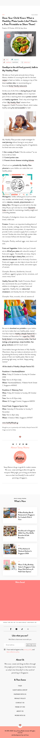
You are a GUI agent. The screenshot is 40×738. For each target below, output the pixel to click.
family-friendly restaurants (18, 86)
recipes (4, 80)
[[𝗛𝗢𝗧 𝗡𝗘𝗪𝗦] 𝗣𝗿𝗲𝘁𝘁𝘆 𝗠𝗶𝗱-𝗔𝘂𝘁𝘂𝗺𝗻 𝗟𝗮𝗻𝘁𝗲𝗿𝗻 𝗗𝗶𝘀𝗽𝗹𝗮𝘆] (30, 613)
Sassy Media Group (20, 690)
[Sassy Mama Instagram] (16, 629)
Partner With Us (20, 694)
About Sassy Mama (20, 447)
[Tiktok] (22, 629)
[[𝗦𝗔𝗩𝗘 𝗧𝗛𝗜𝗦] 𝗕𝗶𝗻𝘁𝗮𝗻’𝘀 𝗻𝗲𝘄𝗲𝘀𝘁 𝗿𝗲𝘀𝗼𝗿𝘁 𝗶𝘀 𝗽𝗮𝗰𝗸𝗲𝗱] (30, 602)
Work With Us (20, 715)
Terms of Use (20, 707)
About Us (20, 711)
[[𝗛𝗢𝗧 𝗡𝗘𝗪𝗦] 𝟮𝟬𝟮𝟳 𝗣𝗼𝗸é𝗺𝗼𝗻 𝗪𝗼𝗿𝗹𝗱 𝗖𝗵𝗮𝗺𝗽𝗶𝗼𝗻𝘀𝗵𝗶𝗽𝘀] (30, 591)
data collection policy (13, 652)
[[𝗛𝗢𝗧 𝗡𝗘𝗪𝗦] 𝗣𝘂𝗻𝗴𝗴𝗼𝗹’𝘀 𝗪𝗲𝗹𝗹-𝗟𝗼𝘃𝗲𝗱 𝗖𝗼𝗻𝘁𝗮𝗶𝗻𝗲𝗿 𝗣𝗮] (10, 602)
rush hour (26, 735)
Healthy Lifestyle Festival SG (25, 333)
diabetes (31, 160)
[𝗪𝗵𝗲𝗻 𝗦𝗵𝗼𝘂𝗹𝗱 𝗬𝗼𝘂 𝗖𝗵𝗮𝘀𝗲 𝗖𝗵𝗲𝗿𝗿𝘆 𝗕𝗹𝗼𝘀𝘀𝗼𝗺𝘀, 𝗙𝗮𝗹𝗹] (10, 613)
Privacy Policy (20, 698)
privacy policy (28, 649)
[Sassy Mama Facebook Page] (11, 629)
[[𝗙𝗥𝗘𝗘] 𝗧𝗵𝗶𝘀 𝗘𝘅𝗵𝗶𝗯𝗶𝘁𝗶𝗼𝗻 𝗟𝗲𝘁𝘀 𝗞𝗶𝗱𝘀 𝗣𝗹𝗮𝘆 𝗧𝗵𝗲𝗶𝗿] (10, 591)
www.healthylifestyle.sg (10, 423)
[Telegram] (28, 629)
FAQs (20, 686)
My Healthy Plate (13, 102)
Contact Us (20, 703)
